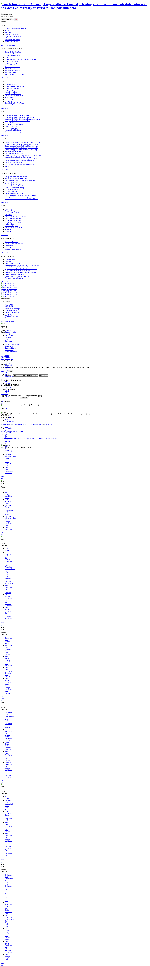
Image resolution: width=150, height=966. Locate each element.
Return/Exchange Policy (13, 344)
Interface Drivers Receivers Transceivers (18, 157)
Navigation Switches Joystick (14, 132)
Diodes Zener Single (11, 63)
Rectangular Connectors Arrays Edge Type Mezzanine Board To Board (28, 197)
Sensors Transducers (11, 41)
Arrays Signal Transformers (14, 243)
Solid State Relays (11, 105)
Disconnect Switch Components (15, 124)
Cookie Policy (9, 350)
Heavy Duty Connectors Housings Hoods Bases (20, 195)
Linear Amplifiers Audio (8, 463)
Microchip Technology (12, 309)
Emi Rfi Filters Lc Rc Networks (15, 216)
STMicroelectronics (11, 316)
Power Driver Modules (12, 65)
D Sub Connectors (11, 191)
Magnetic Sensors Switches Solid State (17, 267)
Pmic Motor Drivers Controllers (8, 659)
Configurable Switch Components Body (18, 115)
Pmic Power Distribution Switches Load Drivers (9, 672)
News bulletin (43, 375)
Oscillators (8, 496)
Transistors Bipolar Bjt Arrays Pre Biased (18, 74)
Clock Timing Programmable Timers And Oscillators (22, 144)
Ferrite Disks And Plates (13, 222)
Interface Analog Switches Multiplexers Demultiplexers (23, 155)
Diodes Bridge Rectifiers (13, 52)
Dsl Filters (8, 215)
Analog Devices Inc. (11, 310)
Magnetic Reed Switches (13, 130)
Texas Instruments (11, 318)
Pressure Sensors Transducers (14, 274)
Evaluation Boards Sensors (8, 725)
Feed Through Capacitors (13, 218)
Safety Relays (9, 101)
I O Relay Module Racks (13, 94)
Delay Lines (9, 245)
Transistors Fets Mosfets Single (8, 640)
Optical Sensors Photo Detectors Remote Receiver (21, 269)
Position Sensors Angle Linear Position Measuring (21, 272)
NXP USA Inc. (10, 307)
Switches (8, 32)
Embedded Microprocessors (14, 153)
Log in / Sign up (6, 19)
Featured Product (32, 375)
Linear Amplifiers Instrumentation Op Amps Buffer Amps (23, 159)
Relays (7, 30)
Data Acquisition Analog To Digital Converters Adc (21, 146)
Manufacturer (11, 431)
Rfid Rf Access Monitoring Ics (8, 448)
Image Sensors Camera (12, 263)
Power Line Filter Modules (13, 228)
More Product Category (8, 45)
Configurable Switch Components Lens (17, 121)
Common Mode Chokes (12, 213)
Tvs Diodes (7, 493)
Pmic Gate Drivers (7, 652)
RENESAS (8, 314)
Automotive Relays (11, 84)
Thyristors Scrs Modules (13, 70)
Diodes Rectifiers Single (13, 56)
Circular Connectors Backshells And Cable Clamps (21, 186)
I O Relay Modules (11, 92)
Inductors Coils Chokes (12, 40)
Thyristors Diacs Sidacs (12, 67)
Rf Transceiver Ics (8, 731)
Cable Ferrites (9, 209)
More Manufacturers (7, 321)
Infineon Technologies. (12, 312)
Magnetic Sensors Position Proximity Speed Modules (22, 265)
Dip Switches (9, 123)
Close (10, 371)
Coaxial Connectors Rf (12, 189)
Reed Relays (9, 97)
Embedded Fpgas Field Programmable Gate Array (21, 150)
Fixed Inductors (10, 247)
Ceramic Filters (10, 211)
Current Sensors (10, 259)
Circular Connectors (11, 182)
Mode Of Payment (11, 352)
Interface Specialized (8, 459)
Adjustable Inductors (11, 242)
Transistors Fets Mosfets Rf (8, 440)
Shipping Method (10, 348)
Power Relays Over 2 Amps (14, 95)
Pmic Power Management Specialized (9, 470)
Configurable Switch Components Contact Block (21, 117)
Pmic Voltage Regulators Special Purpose (8, 689)
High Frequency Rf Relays (13, 90)
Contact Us (8, 330)
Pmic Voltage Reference (8, 591)
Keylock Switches (11, 128)
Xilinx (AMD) (9, 305)
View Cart (4, 371)
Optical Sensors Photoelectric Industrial (17, 270)
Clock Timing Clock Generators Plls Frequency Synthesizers (24, 142)
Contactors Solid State (12, 88)
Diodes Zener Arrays (11, 61)
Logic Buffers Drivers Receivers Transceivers (19, 161)
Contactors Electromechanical (14, 86)
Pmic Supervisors (8, 528)
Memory (7, 166)
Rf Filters (8, 229)
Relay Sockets (9, 99)
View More (4, 77)
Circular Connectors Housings (14, 188)
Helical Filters (9, 224)
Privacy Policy (9, 346)
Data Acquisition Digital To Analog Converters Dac (21, 148)
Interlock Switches (11, 126)
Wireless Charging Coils (13, 249)
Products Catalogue (19, 375)
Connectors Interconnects (13, 36)
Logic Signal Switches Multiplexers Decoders (19, 164)
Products (4, 431)
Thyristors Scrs (10, 68)
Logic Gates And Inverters (13, 162)
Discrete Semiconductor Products (15, 29)
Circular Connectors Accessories (15, 184)
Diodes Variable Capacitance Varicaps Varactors (20, 59)
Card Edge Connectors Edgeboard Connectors (20, 180)
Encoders (8, 261)
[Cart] (13, 19)
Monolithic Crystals (11, 226)
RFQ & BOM (20, 431)
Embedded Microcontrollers (14, 151)
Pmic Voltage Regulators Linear (8, 522)
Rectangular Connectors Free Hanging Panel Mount (21, 199)
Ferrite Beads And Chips (13, 220)
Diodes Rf (8, 57)
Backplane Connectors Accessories (16, 177)
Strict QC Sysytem (11, 334)
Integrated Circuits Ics (12, 34)
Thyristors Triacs (10, 72)
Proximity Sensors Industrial (14, 278)
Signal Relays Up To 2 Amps (14, 103)
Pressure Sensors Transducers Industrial (17, 276)
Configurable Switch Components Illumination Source (22, 119)
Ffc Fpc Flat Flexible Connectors (15, 193)
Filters (7, 38)
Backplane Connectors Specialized (16, 178)
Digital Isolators (7, 549)
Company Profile (10, 332)
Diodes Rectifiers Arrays (13, 54)
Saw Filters (8, 231)
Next (7, 408)
